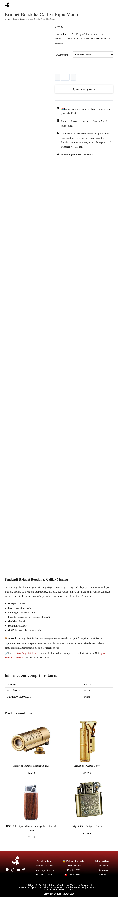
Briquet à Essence (19, 19)
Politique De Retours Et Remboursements (62, 887)
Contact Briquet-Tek (55, 889)
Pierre (87, 696)
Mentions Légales (28, 887)
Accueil (7, 19)
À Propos (91, 887)
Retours (102, 874)
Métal (87, 690)
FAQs (71, 889)
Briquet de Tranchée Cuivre (87, 765)
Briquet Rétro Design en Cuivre (87, 826)
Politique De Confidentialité (40, 885)
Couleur (62, 55)
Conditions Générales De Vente (73, 885)
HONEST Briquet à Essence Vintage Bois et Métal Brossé (31, 827)
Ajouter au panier (84, 89)
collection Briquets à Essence (26, 653)
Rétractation (102, 865)
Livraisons (103, 870)
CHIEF (87, 684)
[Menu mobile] (110, 4)
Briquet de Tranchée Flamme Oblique (31, 765)
